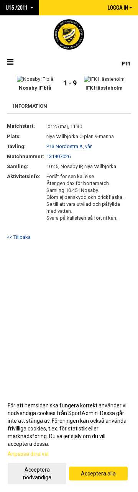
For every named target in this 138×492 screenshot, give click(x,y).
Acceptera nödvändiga (37, 473)
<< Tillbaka (19, 237)
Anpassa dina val (28, 454)
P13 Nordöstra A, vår (69, 146)
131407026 (58, 156)
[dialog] (69, 441)
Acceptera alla (98, 473)
